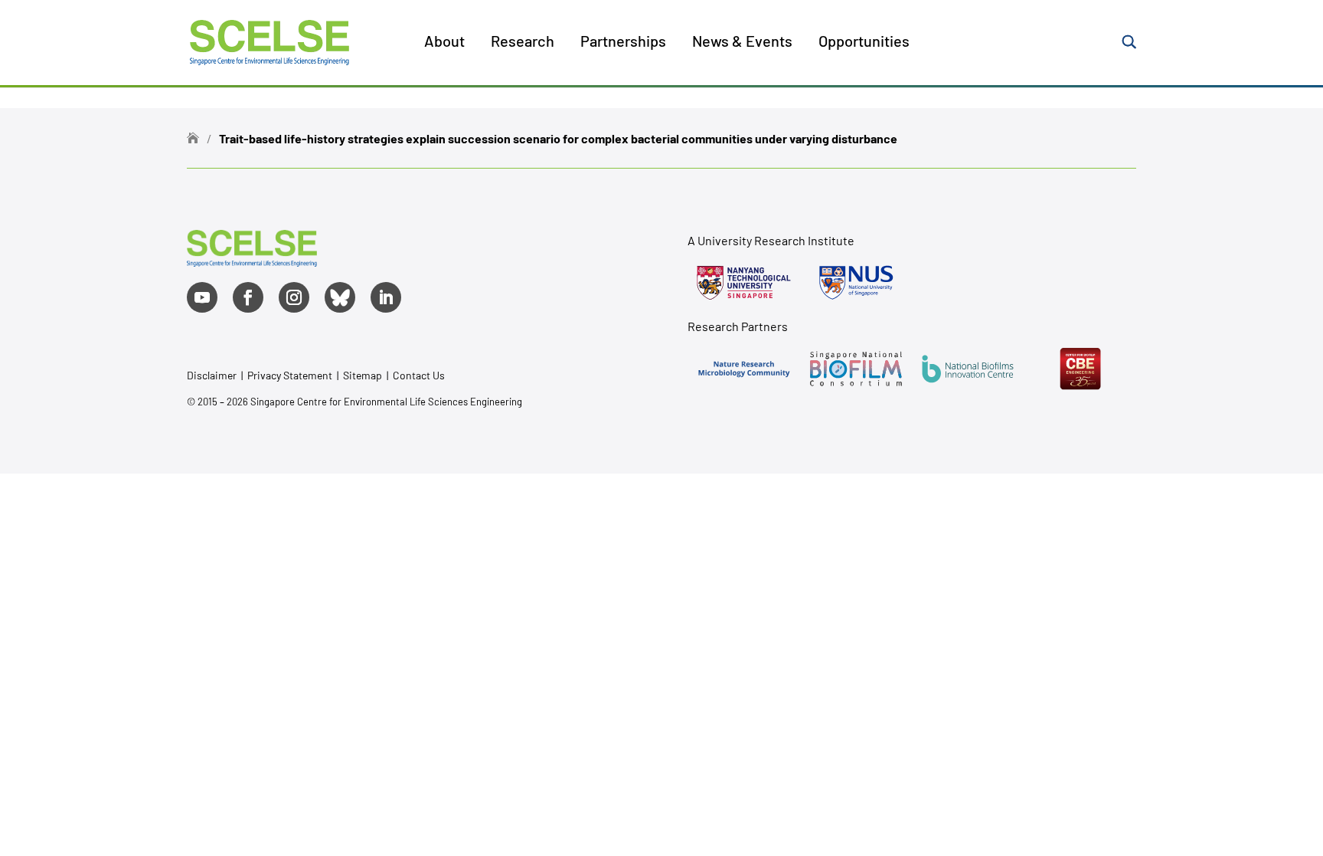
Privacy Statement (291, 375)
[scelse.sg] (269, 40)
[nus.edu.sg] (856, 283)
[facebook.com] (248, 297)
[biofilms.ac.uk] (968, 368)
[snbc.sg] (856, 368)
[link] (252, 261)
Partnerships (623, 42)
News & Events (742, 42)
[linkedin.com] (386, 297)
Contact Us (419, 375)
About (444, 42)
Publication (488, 171)
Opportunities (864, 42)
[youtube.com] (202, 297)
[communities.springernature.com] (743, 368)
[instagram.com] (294, 297)
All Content (487, 99)
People (476, 135)
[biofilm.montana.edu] (1080, 368)
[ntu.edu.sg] (743, 283)
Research (522, 42)
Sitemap (362, 375)
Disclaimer (212, 375)
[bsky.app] (340, 297)
